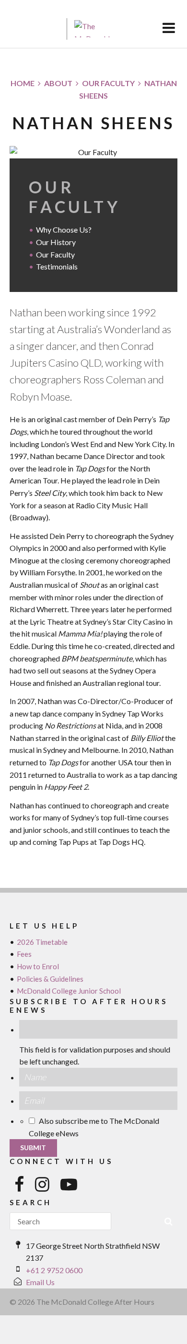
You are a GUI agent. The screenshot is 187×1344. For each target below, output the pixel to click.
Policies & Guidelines (50, 978)
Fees (24, 954)
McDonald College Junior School (69, 990)
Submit (33, 1147)
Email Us (40, 1282)
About (58, 83)
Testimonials (57, 266)
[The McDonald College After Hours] (35, 29)
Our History (56, 241)
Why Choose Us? (64, 229)
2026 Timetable (42, 942)
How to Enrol (38, 966)
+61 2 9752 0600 (54, 1270)
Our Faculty (108, 83)
